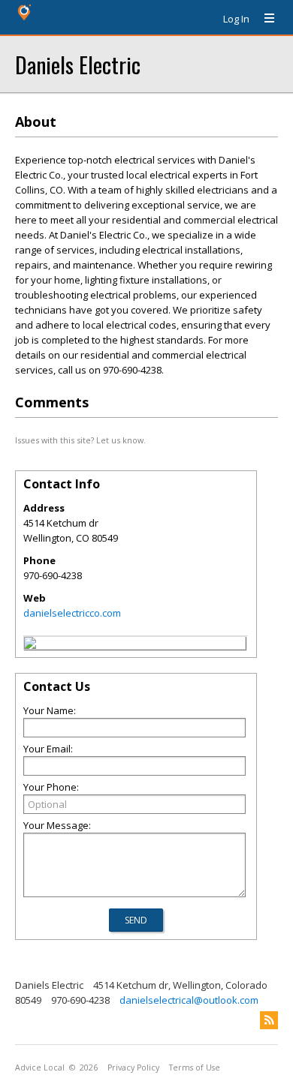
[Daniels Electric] (30, 645)
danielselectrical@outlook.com (188, 1000)
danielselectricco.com (72, 613)
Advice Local (40, 1067)
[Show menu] (263, 19)
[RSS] (269, 1020)
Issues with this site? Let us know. (80, 440)
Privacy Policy (133, 1067)
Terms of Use (194, 1067)
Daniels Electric (77, 64)
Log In (236, 19)
